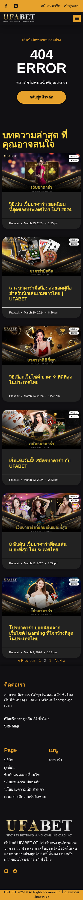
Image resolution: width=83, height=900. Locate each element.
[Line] (6, 871)
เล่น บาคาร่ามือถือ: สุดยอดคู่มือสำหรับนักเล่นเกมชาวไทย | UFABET (40, 293)
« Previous (27, 660)
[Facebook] (15, 871)
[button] (77, 18)
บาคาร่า (55, 760)
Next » (60, 660)
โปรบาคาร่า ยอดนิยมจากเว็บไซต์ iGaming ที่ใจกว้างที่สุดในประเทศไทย (41, 633)
